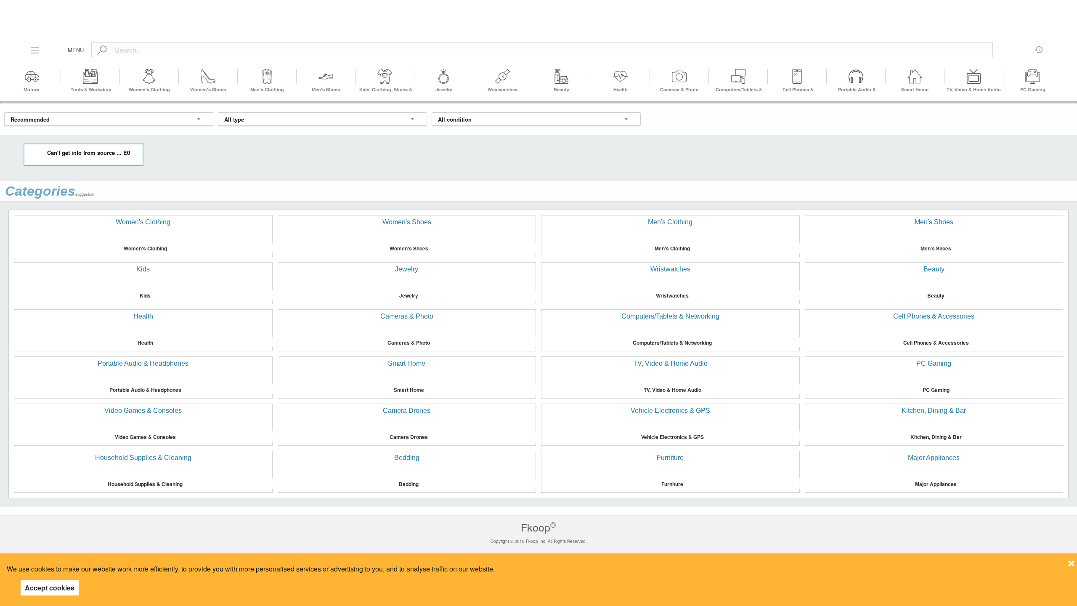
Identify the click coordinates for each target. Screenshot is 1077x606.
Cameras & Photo (679, 89)
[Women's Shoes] (208, 76)
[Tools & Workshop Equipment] (90, 76)
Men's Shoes (326, 89)
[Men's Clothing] (267, 76)
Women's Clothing (149, 89)
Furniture (672, 484)
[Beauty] (561, 76)
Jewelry (443, 89)
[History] (1039, 46)
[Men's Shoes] (326, 76)
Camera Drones (409, 437)
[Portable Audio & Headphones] (856, 76)
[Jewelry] (443, 76)
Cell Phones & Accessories (936, 342)
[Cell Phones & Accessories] (797, 76)
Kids (145, 295)
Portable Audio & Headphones (145, 389)
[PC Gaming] (1032, 76)
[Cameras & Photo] (679, 76)
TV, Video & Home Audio (974, 89)
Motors (31, 89)
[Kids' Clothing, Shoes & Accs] (384, 76)
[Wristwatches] (502, 76)
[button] (1065, 76)
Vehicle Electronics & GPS (672, 437)
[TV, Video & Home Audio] (973, 76)
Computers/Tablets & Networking (672, 342)
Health (620, 89)
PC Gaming (1032, 89)
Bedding (409, 484)
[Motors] (31, 76)
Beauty (561, 89)
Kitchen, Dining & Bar (936, 437)
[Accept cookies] (1071, 561)
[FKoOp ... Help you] (538, 9)
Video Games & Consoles (145, 437)
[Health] (620, 76)
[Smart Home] (915, 76)
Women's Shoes (208, 89)
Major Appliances (936, 484)
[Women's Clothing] (149, 76)
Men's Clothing (267, 89)
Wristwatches (502, 89)
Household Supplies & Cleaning (145, 484)
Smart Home (914, 89)
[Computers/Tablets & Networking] (738, 76)
